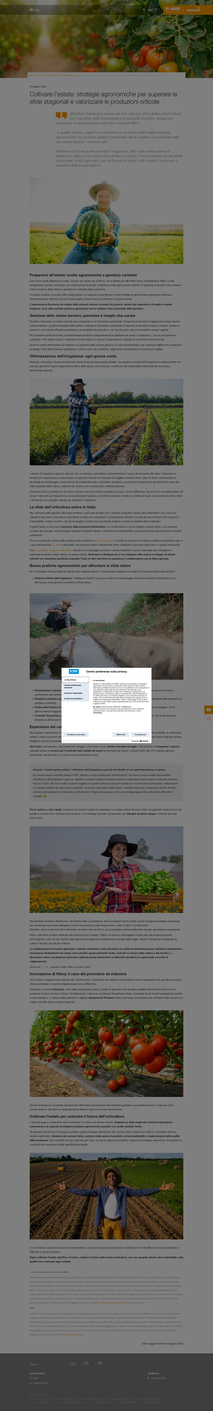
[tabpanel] (121, 698)
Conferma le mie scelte (76, 735)
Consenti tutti (140, 735)
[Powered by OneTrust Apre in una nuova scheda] (141, 741)
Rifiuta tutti (120, 735)
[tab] (75, 680)
